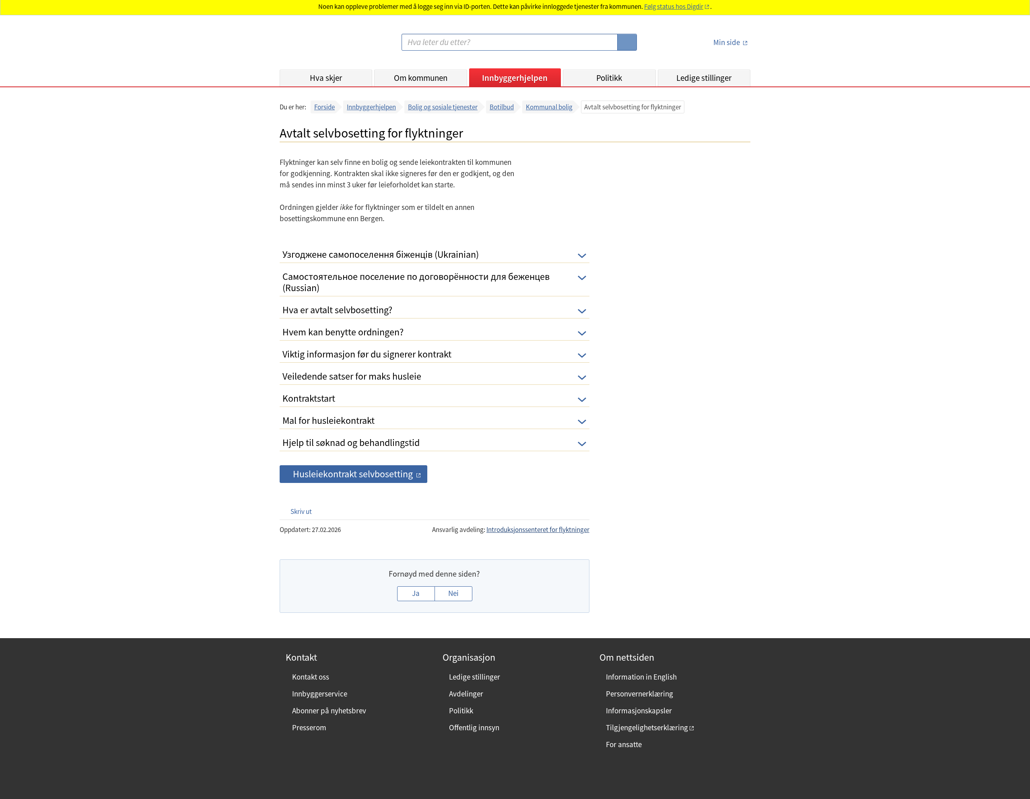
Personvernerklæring (639, 693)
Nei (453, 593)
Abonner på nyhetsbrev (329, 710)
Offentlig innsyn (474, 727)
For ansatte (624, 744)
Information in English (641, 677)
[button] (297, 511)
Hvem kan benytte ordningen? (343, 332)
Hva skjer (326, 77)
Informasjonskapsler (639, 710)
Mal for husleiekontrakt (328, 420)
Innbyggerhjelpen (515, 77)
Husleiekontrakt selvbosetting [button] (353, 474)
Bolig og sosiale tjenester (443, 107)
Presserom (309, 727)
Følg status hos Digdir (673, 6)
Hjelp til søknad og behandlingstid (351, 442)
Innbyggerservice (319, 693)
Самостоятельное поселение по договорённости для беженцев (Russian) (416, 282)
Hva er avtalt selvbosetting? (337, 310)
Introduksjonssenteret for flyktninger (537, 529)
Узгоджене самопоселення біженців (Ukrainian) (380, 254)
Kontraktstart (308, 398)
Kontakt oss (310, 677)
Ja (416, 593)
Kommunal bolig (549, 107)
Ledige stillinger (703, 77)
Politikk (609, 77)
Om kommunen (420, 77)
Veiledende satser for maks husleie (351, 376)
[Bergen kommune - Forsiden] (313, 45)
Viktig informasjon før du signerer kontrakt (366, 354)
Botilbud (502, 107)
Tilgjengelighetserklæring (647, 727)
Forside (324, 107)
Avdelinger (466, 693)
